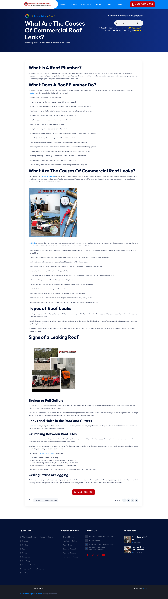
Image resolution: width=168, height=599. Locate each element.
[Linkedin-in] (98, 555)
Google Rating (40, 16)
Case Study (26, 561)
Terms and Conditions (29, 565)
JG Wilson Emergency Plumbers (31, 594)
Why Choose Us (86, 4)
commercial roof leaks (47, 453)
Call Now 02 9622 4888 (83, 492)
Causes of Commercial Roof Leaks (46, 500)
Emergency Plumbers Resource (33, 569)
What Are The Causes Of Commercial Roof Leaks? (52, 43)
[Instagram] (92, 555)
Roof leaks (32, 243)
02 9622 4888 (145, 4)
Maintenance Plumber (71, 557)
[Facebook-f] (87, 555)
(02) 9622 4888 (94, 540)
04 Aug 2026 (137, 552)
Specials (74, 4)
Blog (31, 43)
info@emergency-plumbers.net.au (101, 544)
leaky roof (33, 426)
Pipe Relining (67, 545)
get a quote (119, 4)
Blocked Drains (68, 537)
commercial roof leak (47, 176)
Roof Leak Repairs (69, 553)
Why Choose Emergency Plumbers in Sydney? (38, 537)
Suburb (24, 553)
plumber (32, 93)
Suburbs (98, 4)
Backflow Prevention (70, 549)
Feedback (25, 573)
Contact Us (26, 557)
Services (63, 4)
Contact (108, 4)
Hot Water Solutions (70, 541)
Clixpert (145, 588)
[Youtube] (103, 555)
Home (27, 43)
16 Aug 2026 (137, 542)
